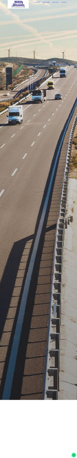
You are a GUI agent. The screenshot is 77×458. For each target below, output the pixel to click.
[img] (18, 4)
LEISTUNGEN (55, 2)
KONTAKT (64, 2)
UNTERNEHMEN (46, 2)
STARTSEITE (37, 2)
